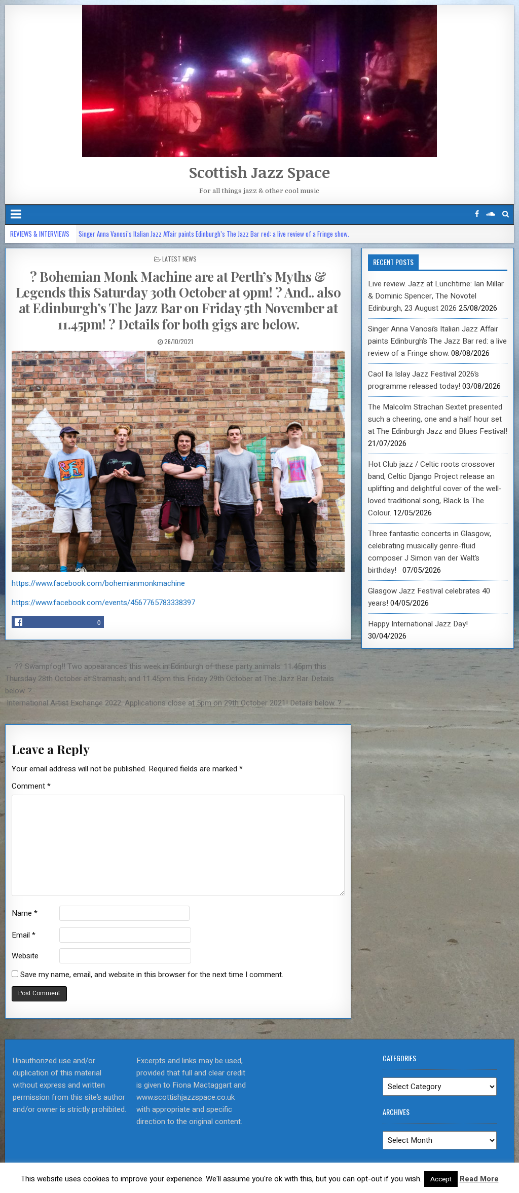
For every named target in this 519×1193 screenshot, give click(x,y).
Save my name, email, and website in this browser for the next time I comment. (151, 974)
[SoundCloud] (490, 214)
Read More (479, 1178)
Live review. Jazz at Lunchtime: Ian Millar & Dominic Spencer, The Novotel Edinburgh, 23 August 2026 (436, 296)
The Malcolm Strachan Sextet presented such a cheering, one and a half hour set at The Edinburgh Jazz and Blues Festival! (437, 419)
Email (23, 935)
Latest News (179, 258)
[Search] (505, 214)
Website (25, 955)
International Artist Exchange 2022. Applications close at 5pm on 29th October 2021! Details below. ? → (179, 703)
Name (25, 913)
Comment (31, 786)
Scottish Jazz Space (259, 172)
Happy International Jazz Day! (418, 623)
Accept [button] (441, 1179)
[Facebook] (477, 214)
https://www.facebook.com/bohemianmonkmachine (98, 583)
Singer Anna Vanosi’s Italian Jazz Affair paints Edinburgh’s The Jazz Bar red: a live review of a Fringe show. (216, 234)
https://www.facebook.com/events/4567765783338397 (103, 602)
